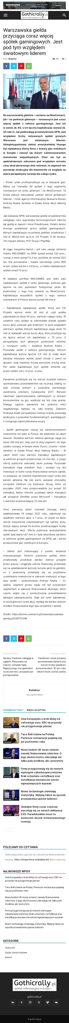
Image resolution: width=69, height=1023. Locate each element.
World (8, 957)
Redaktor (12, 59)
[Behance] (13, 1002)
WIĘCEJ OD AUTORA (36, 710)
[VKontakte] (56, 1002)
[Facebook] (6, 66)
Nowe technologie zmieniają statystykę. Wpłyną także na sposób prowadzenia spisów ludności (43, 795)
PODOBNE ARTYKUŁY (13, 710)
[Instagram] (30, 1002)
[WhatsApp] (28, 66)
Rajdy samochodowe (16, 952)
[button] (5, 15)
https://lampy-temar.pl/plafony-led (31, 859)
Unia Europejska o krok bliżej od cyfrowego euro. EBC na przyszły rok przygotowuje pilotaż (41, 722)
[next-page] (10, 830)
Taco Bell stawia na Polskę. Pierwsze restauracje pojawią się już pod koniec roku (41, 738)
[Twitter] (14, 66)
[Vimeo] (47, 1002)
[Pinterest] (21, 66)
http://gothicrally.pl (34, 695)
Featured (7, 727)
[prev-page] (5, 830)
